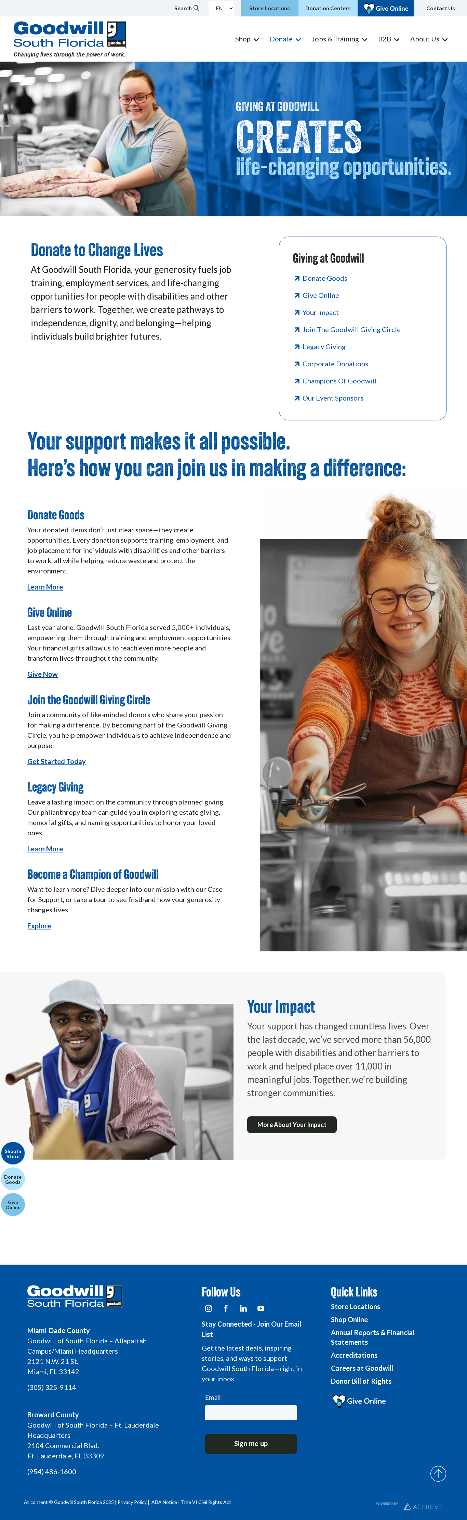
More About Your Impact (291, 1124)
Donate (281, 39)
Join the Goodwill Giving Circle (352, 329)
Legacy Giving (324, 346)
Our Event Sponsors (333, 398)
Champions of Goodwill (339, 381)
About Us (424, 39)
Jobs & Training (335, 39)
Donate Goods (325, 278)
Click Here (43, 361)
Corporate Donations (335, 363)
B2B (384, 39)
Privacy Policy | (134, 1502)
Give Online (321, 295)
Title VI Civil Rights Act (206, 1502)
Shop (243, 39)
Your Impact (321, 312)
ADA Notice (164, 1502)
